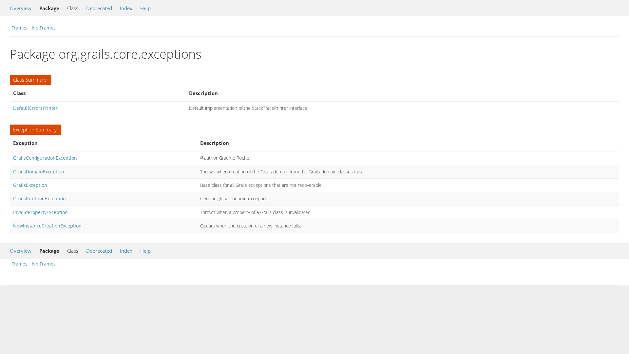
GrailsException (30, 185)
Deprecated (99, 8)
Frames (19, 28)
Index (126, 8)
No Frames (44, 28)
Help (145, 8)
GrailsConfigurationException (45, 158)
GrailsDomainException (38, 171)
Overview (20, 8)
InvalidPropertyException (40, 212)
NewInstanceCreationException (47, 226)
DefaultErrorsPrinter (35, 108)
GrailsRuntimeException (39, 198)
